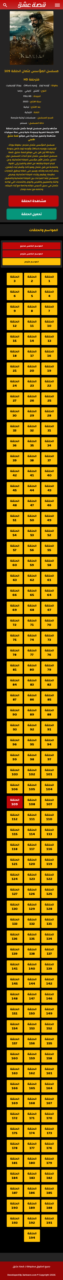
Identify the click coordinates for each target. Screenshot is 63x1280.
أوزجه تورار (44, 85)
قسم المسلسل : (45, 118)
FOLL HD (27, 96)
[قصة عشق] (31, 5)
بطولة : (54, 85)
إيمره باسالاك (30, 85)
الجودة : (37, 96)
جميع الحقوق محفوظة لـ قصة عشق (31, 1266)
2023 (25, 101)
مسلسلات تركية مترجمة (23, 118)
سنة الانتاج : (35, 101)
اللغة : (36, 112)
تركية (26, 107)
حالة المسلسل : (36, 123)
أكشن (36, 91)
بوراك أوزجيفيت (13, 85)
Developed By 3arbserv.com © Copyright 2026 (31, 1275)
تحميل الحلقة (31, 214)
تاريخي (28, 91)
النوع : (43, 91)
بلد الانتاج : (35, 107)
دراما (20, 91)
